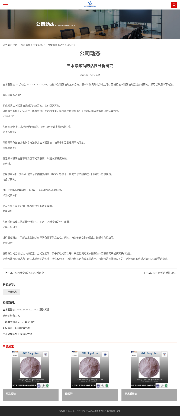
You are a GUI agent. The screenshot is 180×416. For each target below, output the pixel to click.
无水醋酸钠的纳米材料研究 (29, 273)
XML (118, 411)
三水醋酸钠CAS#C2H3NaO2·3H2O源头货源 (26, 309)
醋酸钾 (69, 393)
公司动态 (38, 45)
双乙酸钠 (11, 393)
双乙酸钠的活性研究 (164, 273)
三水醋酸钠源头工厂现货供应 (19, 322)
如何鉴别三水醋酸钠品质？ (17, 328)
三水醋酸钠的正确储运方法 (17, 334)
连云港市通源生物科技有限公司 (100, 411)
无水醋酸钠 (131, 393)
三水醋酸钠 (11, 292)
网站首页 (25, 45)
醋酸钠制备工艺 (11, 315)
